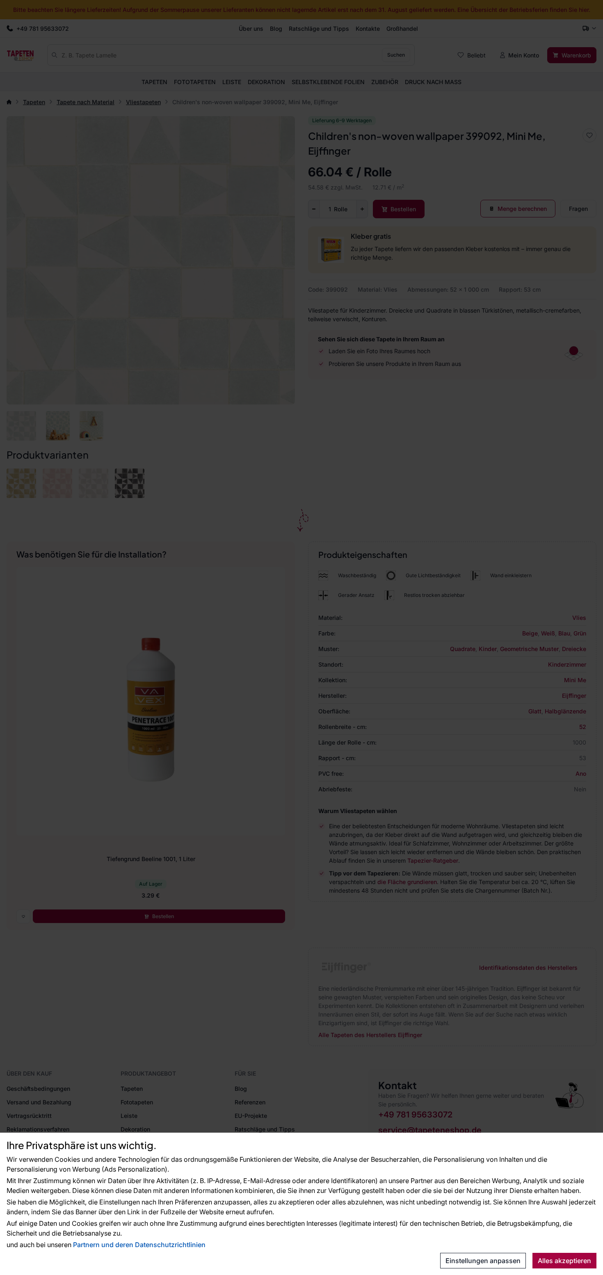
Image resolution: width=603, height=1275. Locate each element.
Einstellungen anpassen (483, 1261)
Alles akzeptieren (564, 1261)
